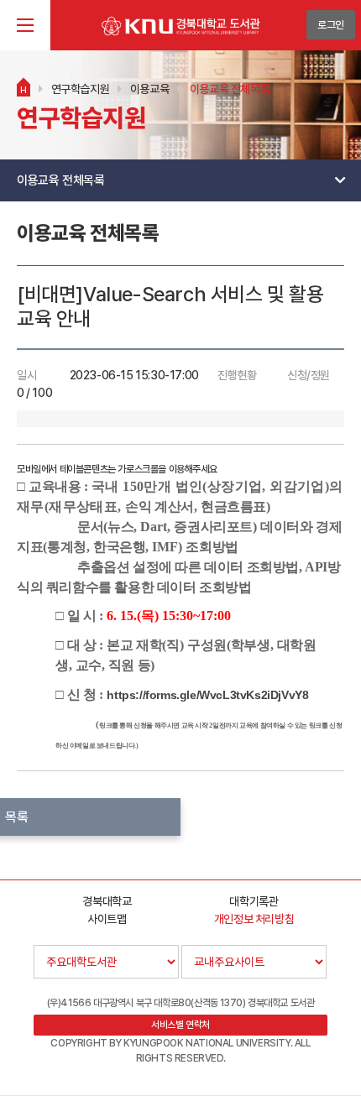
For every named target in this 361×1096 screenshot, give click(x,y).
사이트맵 (106, 919)
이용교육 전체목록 (229, 89)
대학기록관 (253, 901)
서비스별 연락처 (180, 1025)
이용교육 (149, 89)
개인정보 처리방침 (254, 919)
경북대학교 (106, 901)
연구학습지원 (80, 89)
